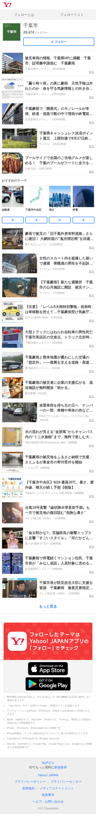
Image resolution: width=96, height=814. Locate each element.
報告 (91, 72)
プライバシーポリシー (30, 781)
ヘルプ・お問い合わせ (48, 801)
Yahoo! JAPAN (48, 775)
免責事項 (48, 795)
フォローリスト (72, 15)
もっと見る (48, 606)
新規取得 (60, 767)
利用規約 (28, 788)
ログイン (48, 763)
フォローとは (24, 15)
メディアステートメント (57, 788)
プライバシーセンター (66, 781)
